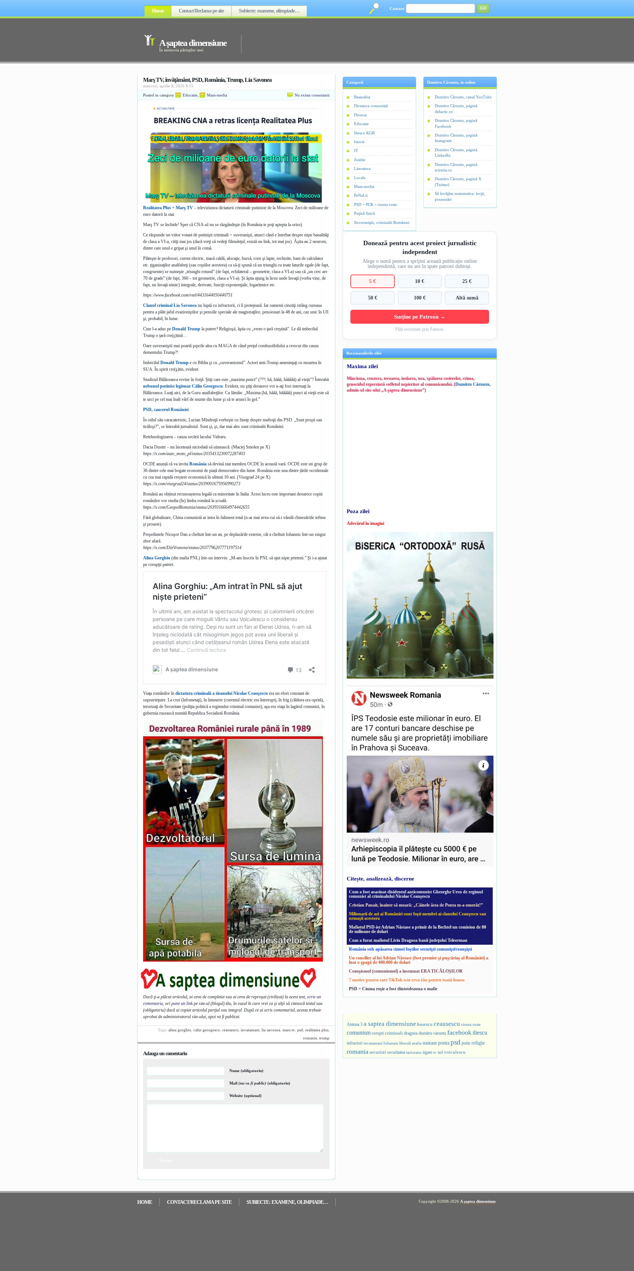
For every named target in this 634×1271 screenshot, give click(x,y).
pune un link (182, 1003)
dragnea (411, 1033)
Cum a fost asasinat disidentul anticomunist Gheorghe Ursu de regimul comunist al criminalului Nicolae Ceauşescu (416, 894)
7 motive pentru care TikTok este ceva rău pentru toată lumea (406, 980)
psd (300, 1030)
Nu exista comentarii (312, 95)
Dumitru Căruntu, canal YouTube (463, 97)
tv (435, 1052)
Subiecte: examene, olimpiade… (269, 11)
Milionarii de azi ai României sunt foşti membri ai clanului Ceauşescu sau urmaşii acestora (417, 916)
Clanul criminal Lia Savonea (170, 305)
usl (440, 1052)
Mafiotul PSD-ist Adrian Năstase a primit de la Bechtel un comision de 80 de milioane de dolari (417, 929)
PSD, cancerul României (166, 409)
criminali (394, 1033)
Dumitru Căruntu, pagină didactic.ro (456, 108)
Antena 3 (354, 1024)
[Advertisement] (359, 39)
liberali (405, 1043)
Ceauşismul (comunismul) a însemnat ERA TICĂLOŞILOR (406, 971)
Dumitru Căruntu (472, 384)
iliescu (480, 1032)
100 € (420, 298)
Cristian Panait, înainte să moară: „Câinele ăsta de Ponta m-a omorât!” (416, 905)
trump (324, 1038)
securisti (377, 1052)
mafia (417, 1043)
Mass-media (217, 95)
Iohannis (390, 1043)
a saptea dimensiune (390, 1023)
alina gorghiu (179, 1030)
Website (245, 1095)
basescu (425, 1024)
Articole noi (363, 1009)
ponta (443, 1043)
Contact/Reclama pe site (201, 11)
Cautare (397, 8)
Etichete (452, 1009)
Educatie (190, 95)
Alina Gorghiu (156, 557)
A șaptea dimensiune (192, 43)
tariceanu (414, 1052)
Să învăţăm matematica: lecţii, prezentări (460, 196)
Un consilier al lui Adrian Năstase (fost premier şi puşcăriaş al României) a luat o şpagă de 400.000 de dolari (418, 960)
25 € (466, 281)
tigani (427, 1052)
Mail (259, 1083)
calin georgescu (206, 1030)
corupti (378, 1033)
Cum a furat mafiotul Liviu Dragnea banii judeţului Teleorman (408, 940)
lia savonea (271, 1030)
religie (478, 1043)
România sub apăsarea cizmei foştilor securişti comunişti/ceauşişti (410, 949)
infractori (354, 1043)
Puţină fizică (364, 213)
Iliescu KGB (364, 133)
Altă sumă (467, 298)
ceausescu (230, 1030)
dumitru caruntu (432, 1033)
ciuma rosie (471, 1024)
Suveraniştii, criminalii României (381, 222)
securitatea (396, 1052)
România (198, 463)
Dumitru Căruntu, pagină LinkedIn (456, 152)
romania (310, 1038)
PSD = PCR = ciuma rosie (375, 204)
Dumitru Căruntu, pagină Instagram (456, 138)
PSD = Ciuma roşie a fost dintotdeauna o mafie (393, 988)
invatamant (250, 1030)
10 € (419, 281)
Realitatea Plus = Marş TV (168, 207)
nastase (430, 1043)
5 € (372, 281)
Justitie (359, 159)
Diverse (360, 115)
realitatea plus (316, 1030)
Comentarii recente (410, 1009)
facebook (459, 1032)
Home (158, 11)
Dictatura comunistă (371, 106)
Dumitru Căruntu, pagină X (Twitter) (458, 181)
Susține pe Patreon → (419, 316)
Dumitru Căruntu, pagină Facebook (456, 123)
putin (466, 1043)
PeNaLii (361, 195)
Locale (359, 177)
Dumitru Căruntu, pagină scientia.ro (456, 167)
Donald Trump (186, 328)
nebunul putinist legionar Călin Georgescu (183, 386)
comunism (359, 1032)
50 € (372, 298)
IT (356, 150)
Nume (246, 1070)
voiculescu (455, 1052)
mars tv (289, 1030)
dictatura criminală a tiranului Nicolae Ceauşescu (221, 693)
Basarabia (362, 97)
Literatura (362, 168)
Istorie (359, 141)
